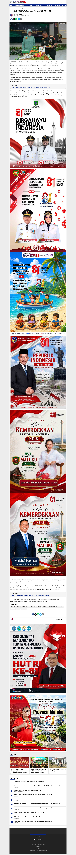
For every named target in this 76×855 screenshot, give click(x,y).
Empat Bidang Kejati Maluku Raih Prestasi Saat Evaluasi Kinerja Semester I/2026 (38, 771)
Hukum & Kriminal (19, 5)
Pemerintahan (65, 5)
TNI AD (13, 608)
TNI (62, 606)
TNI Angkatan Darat (22, 608)
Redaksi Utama (18, 14)
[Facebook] (11, 19)
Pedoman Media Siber (29, 831)
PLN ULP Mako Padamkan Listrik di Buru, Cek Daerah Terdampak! (30, 595)
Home (11, 5)
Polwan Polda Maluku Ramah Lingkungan (58, 770)
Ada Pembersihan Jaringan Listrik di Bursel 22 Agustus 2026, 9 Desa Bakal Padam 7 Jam (38, 785)
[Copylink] (21, 19)
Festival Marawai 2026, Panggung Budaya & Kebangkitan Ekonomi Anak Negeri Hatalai (18, 771)
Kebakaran (57, 5)
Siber (50, 831)
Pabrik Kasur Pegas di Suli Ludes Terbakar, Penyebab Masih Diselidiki (33, 794)
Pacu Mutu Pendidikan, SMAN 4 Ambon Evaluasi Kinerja (29, 781)
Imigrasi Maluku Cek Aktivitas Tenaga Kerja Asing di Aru (29, 812)
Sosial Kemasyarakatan (21, 8)
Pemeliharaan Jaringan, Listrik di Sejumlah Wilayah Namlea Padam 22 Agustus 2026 (37, 803)
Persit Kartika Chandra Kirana (54, 606)
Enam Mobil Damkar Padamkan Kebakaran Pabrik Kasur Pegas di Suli (33, 808)
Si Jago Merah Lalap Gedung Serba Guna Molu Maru (28, 816)
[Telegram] (19, 19)
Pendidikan (29, 5)
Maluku (44, 606)
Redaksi (46, 831)
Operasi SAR (49, 5)
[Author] (11, 15)
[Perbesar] (38, 59)
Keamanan (36, 5)
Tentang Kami (39, 831)
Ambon (13, 606)
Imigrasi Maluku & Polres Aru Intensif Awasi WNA (27, 790)
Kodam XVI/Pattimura (35, 606)
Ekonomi (42, 5)
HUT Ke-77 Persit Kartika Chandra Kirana (23, 606)
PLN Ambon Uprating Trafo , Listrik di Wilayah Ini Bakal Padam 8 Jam (33, 821)
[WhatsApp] (16, 19)
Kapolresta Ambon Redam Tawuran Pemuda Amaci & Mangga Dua (31, 87)
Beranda (12, 8)
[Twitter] (14, 19)
